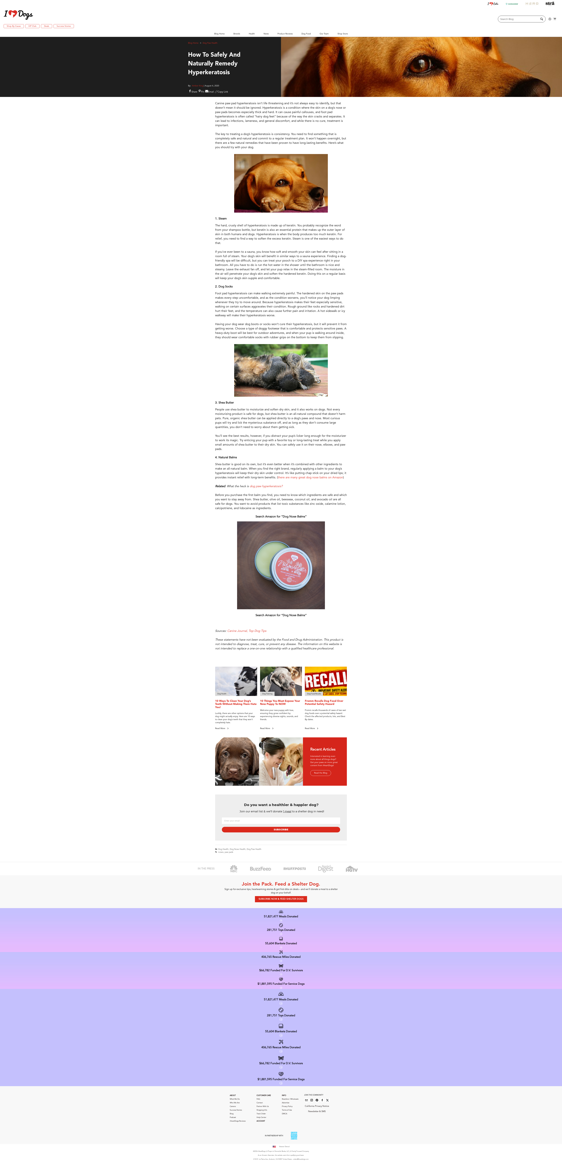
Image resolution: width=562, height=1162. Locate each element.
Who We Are (235, 1103)
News (266, 34)
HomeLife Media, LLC (282, 1151)
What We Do (235, 1099)
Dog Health (223, 849)
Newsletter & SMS (317, 1111)
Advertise (285, 1103)
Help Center (261, 1117)
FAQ (258, 1099)
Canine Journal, (237, 631)
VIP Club (32, 26)
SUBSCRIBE (281, 829)
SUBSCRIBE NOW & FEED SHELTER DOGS (281, 899)
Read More (220, 728)
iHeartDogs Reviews (238, 1121)
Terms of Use (287, 1110)
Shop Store (342, 34)
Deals (46, 26)
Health (252, 34)
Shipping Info (262, 1110)
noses (220, 852)
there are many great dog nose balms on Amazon (310, 477)
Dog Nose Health (238, 849)
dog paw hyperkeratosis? (266, 486)
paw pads (229, 852)
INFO (284, 1095)
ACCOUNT (261, 1121)
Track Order (261, 1114)
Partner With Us (263, 1106)
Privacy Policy (287, 1106)
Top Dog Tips (257, 631)
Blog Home (219, 34)
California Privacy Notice (317, 1106)
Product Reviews (285, 34)
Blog (231, 1114)
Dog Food (306, 34)
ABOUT (233, 1095)
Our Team (324, 34)
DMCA (284, 1114)
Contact (260, 1103)
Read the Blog (320, 773)
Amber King (197, 86)
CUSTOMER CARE (264, 1095)
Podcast (233, 1117)
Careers (233, 1106)
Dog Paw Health (210, 43)
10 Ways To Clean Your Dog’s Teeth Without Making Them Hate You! (236, 704)
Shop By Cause (14, 26)
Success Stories (64, 26)
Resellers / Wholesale (290, 1099)
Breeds (236, 34)
